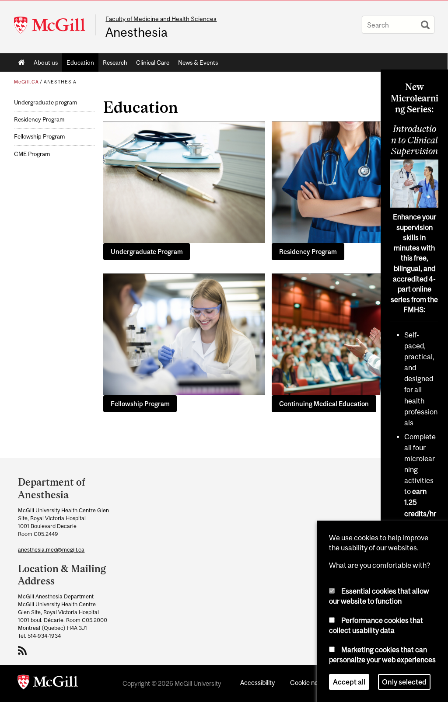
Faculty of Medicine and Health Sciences (161, 18)
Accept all (349, 682)
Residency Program (39, 119)
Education (80, 62)
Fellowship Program (39, 136)
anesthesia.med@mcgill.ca (51, 549)
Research (115, 62)
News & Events (198, 62)
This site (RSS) (24, 650)
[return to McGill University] (47, 684)
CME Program (32, 154)
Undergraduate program (45, 102)
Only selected (404, 682)
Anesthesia (136, 32)
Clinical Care (152, 62)
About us (46, 62)
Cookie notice (309, 682)
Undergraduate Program (147, 251)
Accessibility (257, 682)
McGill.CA (26, 81)
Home (21, 62)
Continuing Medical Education (324, 403)
